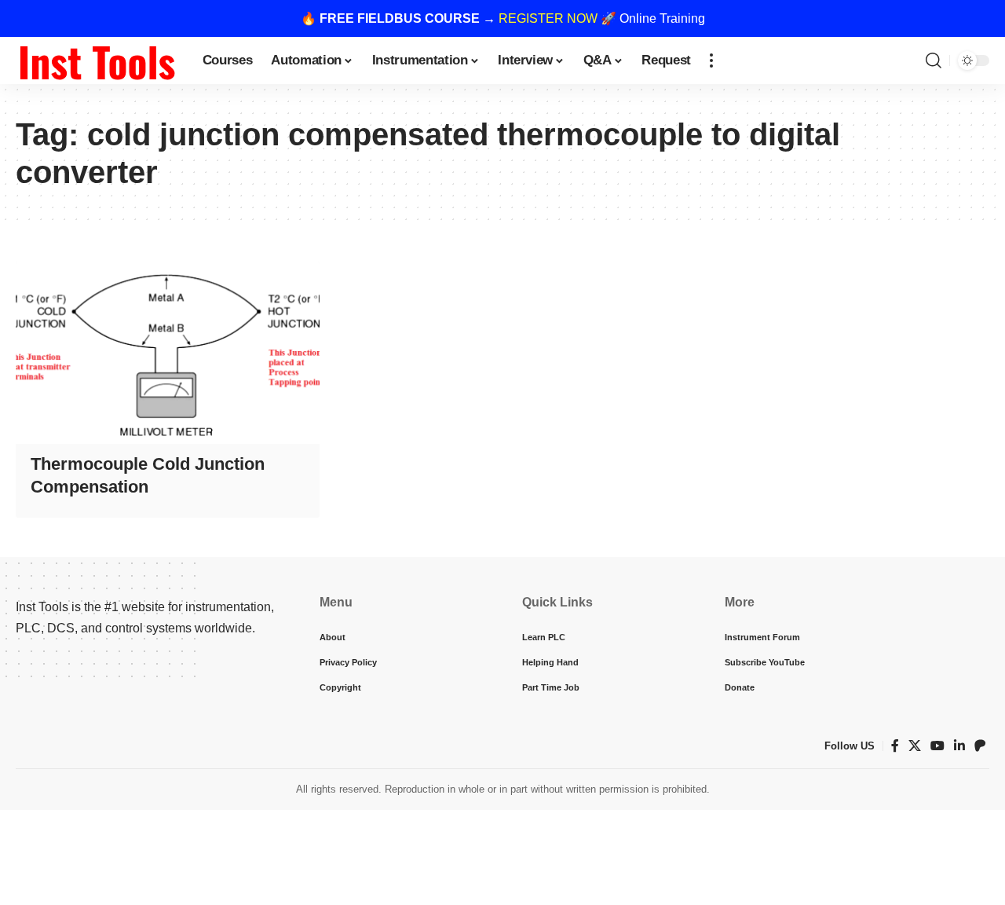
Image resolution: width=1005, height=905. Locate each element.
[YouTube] (937, 746)
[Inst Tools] (96, 60)
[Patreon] (979, 746)
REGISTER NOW (548, 18)
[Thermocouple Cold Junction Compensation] (168, 353)
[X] (914, 746)
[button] (711, 60)
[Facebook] (895, 746)
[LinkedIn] (959, 746)
